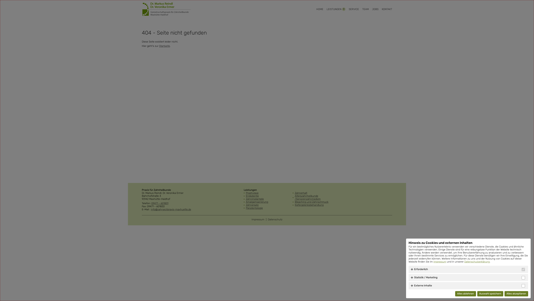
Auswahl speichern (490, 293)
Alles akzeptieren (516, 293)
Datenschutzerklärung (477, 261)
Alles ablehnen (465, 293)
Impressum (439, 261)
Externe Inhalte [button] (423, 285)
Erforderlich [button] (421, 269)
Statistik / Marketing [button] (425, 277)
